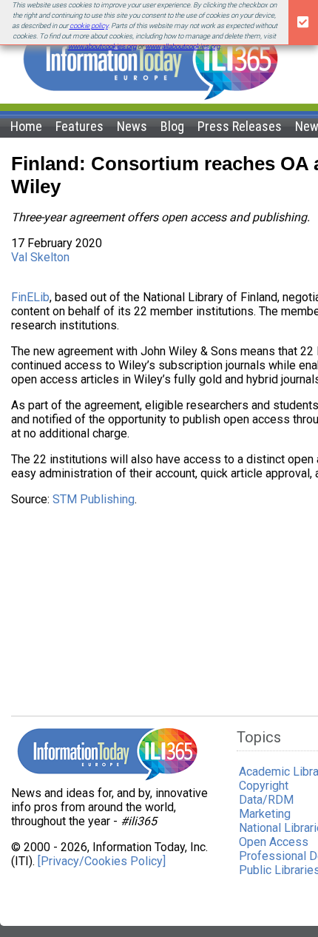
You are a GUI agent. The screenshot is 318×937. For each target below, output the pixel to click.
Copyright (263, 786)
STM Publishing (94, 499)
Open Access (273, 842)
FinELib (30, 297)
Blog (172, 126)
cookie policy (89, 25)
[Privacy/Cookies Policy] (102, 861)
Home (26, 126)
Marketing (265, 814)
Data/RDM (266, 800)
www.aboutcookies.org (102, 46)
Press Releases (239, 126)
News (132, 126)
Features (79, 126)
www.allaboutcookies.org (182, 46)
